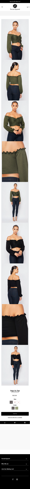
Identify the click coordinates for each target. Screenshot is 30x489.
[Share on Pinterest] (25, 422)
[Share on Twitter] (15, 422)
